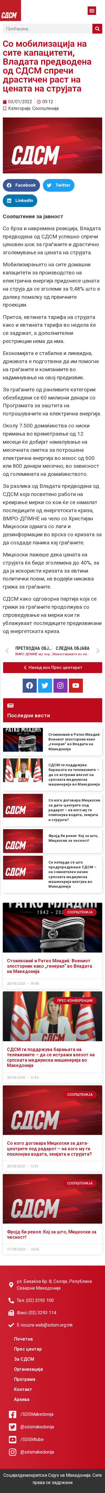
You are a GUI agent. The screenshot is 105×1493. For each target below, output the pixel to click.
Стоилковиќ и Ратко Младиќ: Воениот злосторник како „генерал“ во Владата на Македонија (49, 966)
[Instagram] (60, 686)
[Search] (97, 29)
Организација (28, 1369)
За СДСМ (24, 1359)
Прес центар (28, 1349)
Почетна (23, 1339)
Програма (24, 1379)
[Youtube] (76, 686)
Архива (21, 1399)
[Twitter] (45, 686)
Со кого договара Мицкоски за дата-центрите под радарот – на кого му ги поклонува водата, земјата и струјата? (74, 810)
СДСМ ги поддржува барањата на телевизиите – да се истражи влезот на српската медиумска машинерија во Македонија (74, 774)
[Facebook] (30, 686)
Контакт (23, 1389)
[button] (92, 10)
